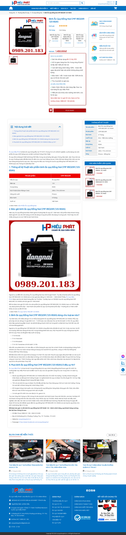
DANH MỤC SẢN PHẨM (39, 8)
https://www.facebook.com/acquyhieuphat (34, 422)
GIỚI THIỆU (53, 8)
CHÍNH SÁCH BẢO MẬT (81, 510)
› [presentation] (84, 40)
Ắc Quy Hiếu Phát (15, 368)
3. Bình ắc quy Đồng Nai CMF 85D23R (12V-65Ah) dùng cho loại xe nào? (35, 139)
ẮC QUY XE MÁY (57, 510)
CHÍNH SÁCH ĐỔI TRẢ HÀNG (83, 507)
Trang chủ (12, 12)
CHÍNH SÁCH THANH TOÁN (83, 504)
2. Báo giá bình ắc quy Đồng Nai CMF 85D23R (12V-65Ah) (31, 136)
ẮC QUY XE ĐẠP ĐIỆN (59, 513)
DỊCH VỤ (64, 8)
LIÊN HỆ (93, 8)
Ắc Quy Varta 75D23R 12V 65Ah (28, 311)
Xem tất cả (112, 435)
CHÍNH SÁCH (83, 8)
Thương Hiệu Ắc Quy (24, 12)
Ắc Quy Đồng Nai (37, 12)
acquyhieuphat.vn (25, 419)
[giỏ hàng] (115, 8)
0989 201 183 (111, 2)
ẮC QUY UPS (56, 523)
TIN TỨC (73, 8)
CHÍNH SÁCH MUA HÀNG (82, 501)
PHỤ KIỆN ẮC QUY (58, 516)
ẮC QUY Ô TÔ (57, 504)
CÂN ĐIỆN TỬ (56, 519)
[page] (87, 490)
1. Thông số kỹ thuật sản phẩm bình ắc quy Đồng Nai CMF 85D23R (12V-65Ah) (36, 132)
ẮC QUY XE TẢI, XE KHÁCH (61, 507)
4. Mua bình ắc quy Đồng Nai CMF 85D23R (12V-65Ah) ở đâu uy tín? (34, 142)
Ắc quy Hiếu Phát (14, 152)
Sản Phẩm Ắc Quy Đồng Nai (27, 205)
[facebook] (107, 510)
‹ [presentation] (50, 40)
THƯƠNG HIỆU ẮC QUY (60, 501)
